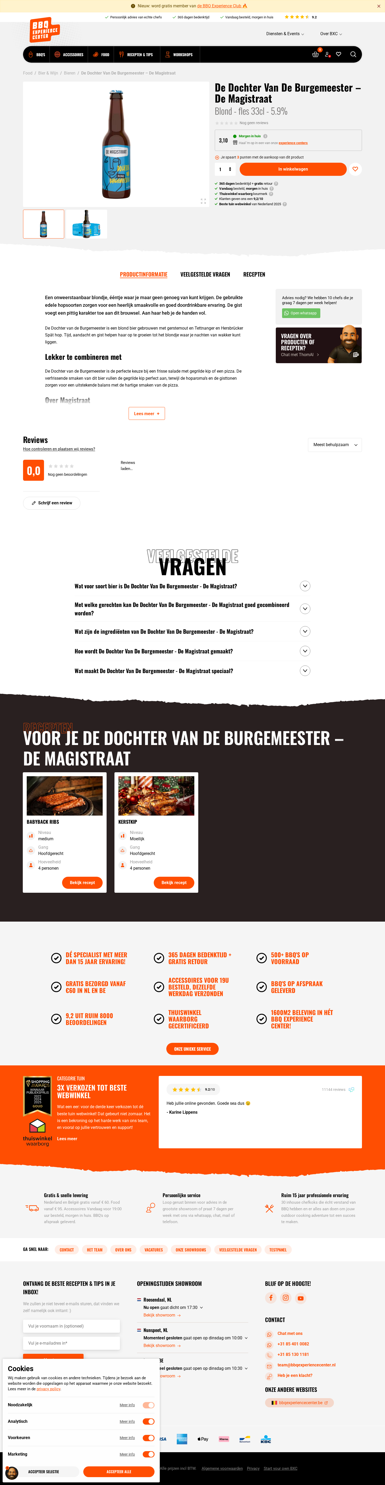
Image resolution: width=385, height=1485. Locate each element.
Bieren (69, 73)
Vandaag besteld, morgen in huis (249, 17)
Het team (94, 1250)
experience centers (293, 143)
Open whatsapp (304, 313)
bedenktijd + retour (245, 184)
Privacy (253, 1468)
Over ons (123, 1250)
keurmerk (243, 194)
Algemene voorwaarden (222, 1468)
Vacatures (154, 1250)
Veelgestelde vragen (205, 274)
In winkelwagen (293, 169)
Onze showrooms (191, 1250)
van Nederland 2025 (250, 204)
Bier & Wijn (48, 73)
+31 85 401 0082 (293, 1343)
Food (27, 73)
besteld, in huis (243, 189)
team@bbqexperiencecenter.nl (307, 1364)
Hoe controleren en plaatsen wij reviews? (59, 449)
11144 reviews (334, 1089)
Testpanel (278, 1250)
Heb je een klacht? (295, 1375)
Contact (67, 1250)
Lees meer (67, 1138)
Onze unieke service (192, 1049)
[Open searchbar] (353, 54)
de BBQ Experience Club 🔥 (222, 5)
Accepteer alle (119, 1472)
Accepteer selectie (43, 1472)
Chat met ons (290, 1333)
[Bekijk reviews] (300, 17)
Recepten (254, 274)
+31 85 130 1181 (293, 1354)
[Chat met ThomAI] (319, 345)
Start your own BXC (281, 1468)
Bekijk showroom (159, 1315)
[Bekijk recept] (65, 832)
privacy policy (48, 1389)
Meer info (127, 1405)
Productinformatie (143, 274)
